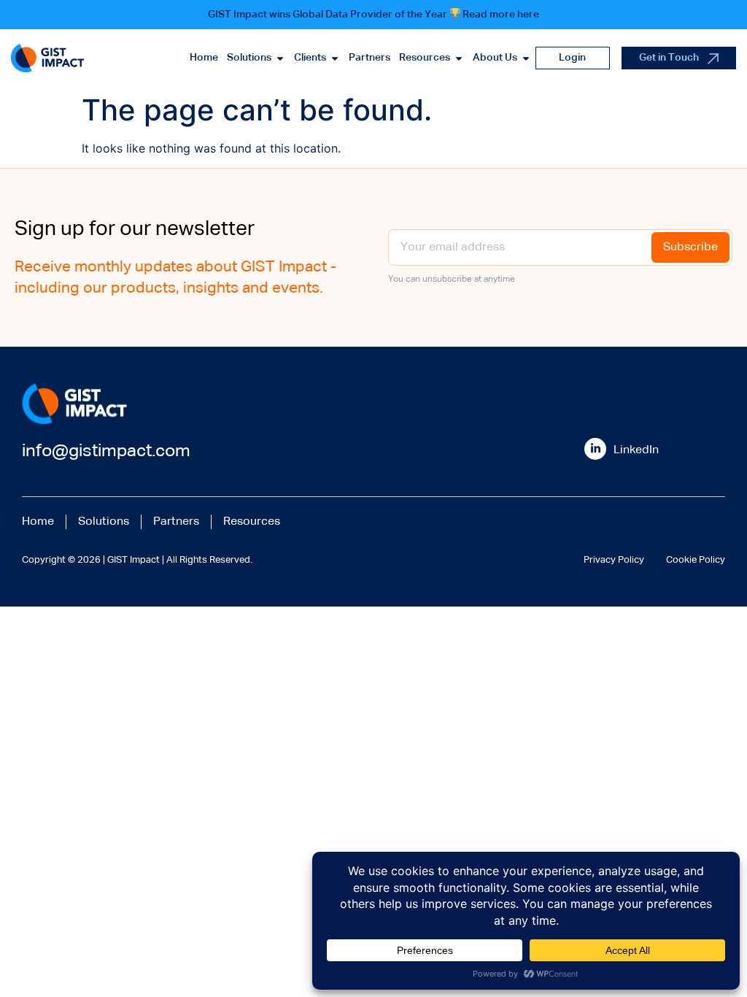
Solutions (103, 522)
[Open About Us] (526, 58)
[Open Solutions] (280, 58)
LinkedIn (636, 450)
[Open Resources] (459, 58)
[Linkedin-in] (595, 449)
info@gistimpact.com (106, 451)
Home (38, 522)
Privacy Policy (614, 560)
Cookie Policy (695, 560)
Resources (251, 522)
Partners (176, 522)
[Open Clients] (335, 58)
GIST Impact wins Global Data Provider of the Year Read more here (374, 14)
